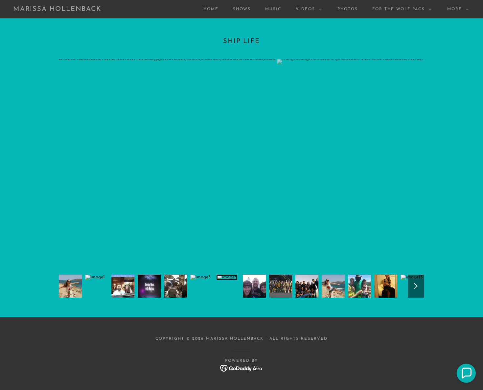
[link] (57, 9)
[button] (307, 9)
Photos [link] (347, 9)
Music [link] (273, 9)
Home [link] (210, 9)
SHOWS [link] (242, 9)
